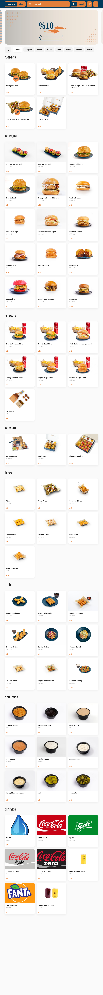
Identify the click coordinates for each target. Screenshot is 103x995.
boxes (49, 50)
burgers (28, 50)
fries (59, 50)
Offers (17, 50)
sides (68, 50)
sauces (79, 50)
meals (39, 50)
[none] (51, 27)
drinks (89, 50)
